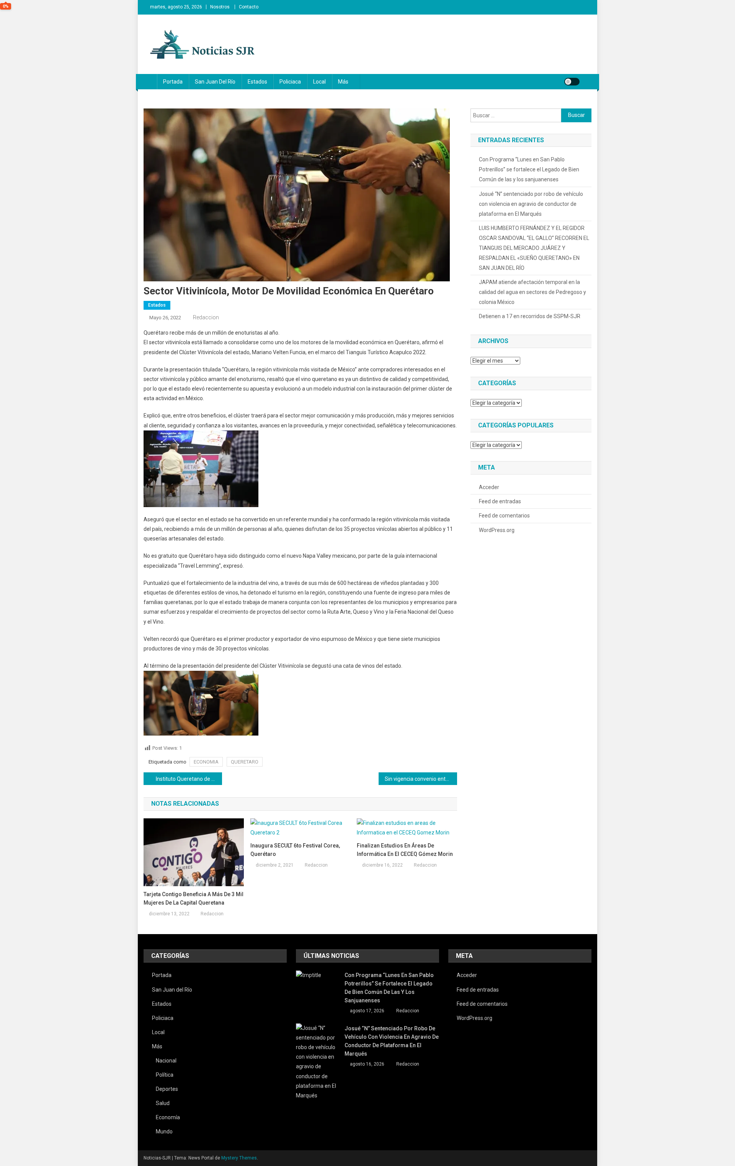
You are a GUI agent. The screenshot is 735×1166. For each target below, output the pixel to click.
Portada (173, 82)
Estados (257, 82)
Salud (163, 1103)
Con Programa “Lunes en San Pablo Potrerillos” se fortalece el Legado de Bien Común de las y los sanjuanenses (529, 169)
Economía (168, 1117)
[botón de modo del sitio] (572, 81)
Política (164, 1075)
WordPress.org (496, 530)
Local (319, 82)
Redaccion (206, 317)
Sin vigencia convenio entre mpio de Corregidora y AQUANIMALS (421, 779)
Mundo (164, 1131)
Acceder (489, 487)
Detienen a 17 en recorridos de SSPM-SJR (529, 316)
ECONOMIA (206, 762)
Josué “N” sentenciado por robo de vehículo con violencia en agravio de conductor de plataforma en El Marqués (531, 204)
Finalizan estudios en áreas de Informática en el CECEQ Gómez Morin (405, 849)
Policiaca (290, 82)
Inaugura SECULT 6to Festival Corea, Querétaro (295, 849)
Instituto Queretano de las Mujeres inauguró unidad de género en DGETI (189, 779)
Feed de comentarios (504, 515)
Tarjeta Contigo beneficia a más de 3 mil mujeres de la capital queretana (193, 898)
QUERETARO (244, 762)
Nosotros (220, 7)
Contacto (248, 7)
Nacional (166, 1061)
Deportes (167, 1089)
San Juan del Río (215, 82)
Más (343, 82)
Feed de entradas (500, 501)
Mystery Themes (239, 1158)
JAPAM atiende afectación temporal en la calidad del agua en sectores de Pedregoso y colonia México (532, 292)
